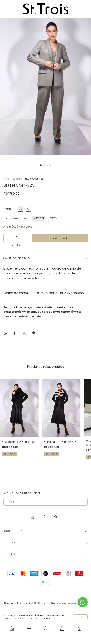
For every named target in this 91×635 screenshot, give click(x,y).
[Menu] (28, 628)
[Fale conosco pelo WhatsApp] (83, 602)
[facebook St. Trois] (44, 517)
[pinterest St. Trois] (55, 517)
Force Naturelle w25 (16, 218)
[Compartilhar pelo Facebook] (15, 333)
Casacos (17, 178)
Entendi (80, 617)
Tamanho (8, 209)
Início (6, 178)
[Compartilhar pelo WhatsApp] (5, 333)
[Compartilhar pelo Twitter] (24, 333)
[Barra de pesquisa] (45, 628)
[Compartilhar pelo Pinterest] (33, 333)
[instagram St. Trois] (32, 517)
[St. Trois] (11, 628)
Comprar (9, 454)
